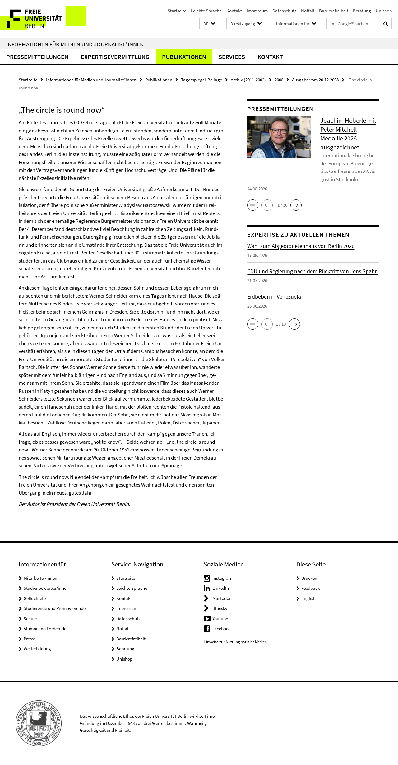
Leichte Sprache (206, 11)
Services (232, 57)
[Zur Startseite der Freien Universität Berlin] (52, 18)
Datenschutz (284, 11)
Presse (30, 639)
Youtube (220, 618)
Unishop (384, 11)
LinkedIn (220, 588)
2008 (279, 80)
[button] (209, 24)
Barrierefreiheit (333, 11)
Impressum (257, 11)
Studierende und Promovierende (55, 608)
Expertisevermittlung (115, 57)
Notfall (307, 11)
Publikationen (184, 57)
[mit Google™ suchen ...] (385, 24)
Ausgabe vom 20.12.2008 (315, 80)
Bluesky (219, 608)
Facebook (221, 628)
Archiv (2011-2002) (248, 80)
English (308, 598)
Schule (30, 618)
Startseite (177, 11)
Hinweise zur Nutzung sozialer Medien (235, 641)
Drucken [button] (309, 578)
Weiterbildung (37, 649)
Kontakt (234, 11)
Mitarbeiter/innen (40, 578)
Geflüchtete (35, 598)
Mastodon (222, 598)
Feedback (310, 588)
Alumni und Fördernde (45, 628)
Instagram (222, 578)
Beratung (362, 11)
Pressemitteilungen (37, 57)
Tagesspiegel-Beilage (201, 80)
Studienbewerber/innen (46, 588)
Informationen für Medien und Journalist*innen (75, 44)
